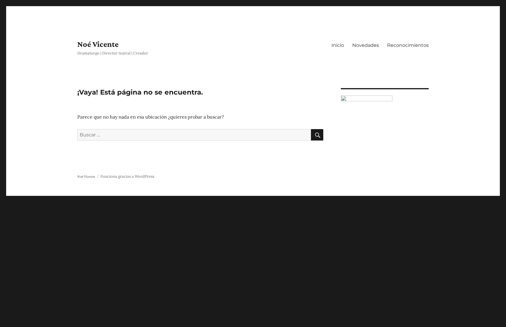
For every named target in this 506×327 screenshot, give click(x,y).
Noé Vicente (98, 44)
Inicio (337, 45)
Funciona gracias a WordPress (127, 176)
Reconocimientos (408, 45)
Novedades (365, 45)
